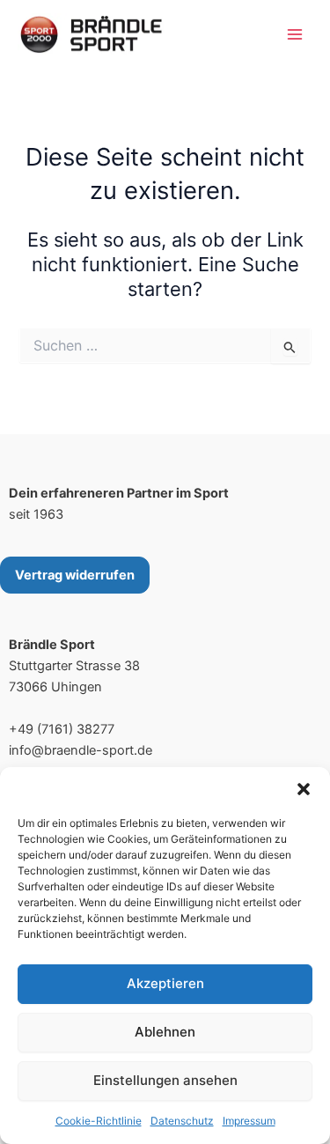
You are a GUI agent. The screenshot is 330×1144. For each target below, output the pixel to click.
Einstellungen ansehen (165, 1080)
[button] (303, 789)
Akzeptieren (165, 983)
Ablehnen (165, 1031)
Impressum (249, 1120)
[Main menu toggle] (294, 34)
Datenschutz (182, 1120)
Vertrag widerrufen (75, 575)
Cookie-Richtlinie (98, 1120)
